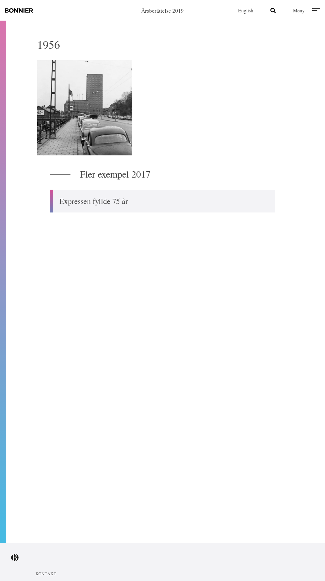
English (245, 10)
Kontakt (46, 574)
